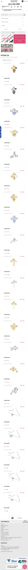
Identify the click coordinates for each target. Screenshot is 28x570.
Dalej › (20, 518)
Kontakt (2, 528)
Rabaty (2, 530)
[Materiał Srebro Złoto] (13, 25)
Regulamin (3, 526)
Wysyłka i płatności (4, 525)
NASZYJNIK (6, 422)
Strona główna (3, 57)
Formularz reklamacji (5, 534)
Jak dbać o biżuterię (4, 529)
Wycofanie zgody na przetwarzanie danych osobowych (11, 537)
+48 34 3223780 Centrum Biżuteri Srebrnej (13, 9)
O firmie (2, 524)
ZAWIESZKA (7, 78)
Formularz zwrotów (4, 533)
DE (26, 1)
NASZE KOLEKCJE (10, 57)
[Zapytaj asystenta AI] (25, 567)
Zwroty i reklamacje (5, 532)
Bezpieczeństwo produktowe (6, 538)
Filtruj (13, 32)
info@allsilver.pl (8, 10)
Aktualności (3, 536)
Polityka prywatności (5, 540)
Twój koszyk (6, 7)
